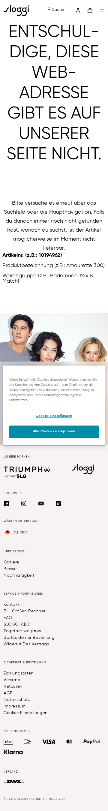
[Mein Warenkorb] (90, 10)
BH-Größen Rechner (24, 611)
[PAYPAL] (91, 741)
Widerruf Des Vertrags (26, 644)
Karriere (11, 562)
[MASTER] (69, 741)
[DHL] (14, 781)
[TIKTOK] (58, 503)
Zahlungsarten (19, 673)
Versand (12, 680)
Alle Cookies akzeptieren (54, 431)
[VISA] (49, 741)
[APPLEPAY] (8, 742)
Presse (10, 569)
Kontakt (12, 604)
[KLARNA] (13, 751)
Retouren (13, 686)
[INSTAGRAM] (23, 503)
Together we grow (22, 631)
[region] (54, 405)
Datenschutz (17, 700)
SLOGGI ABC (17, 624)
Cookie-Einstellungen (26, 713)
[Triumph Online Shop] (27, 469)
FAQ (8, 618)
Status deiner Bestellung (29, 637)
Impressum (15, 706)
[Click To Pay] (27, 741)
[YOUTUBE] (41, 503)
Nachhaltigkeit (19, 575)
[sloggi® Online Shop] (19, 10)
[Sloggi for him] (15, 476)
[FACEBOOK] (6, 503)
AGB (8, 693)
